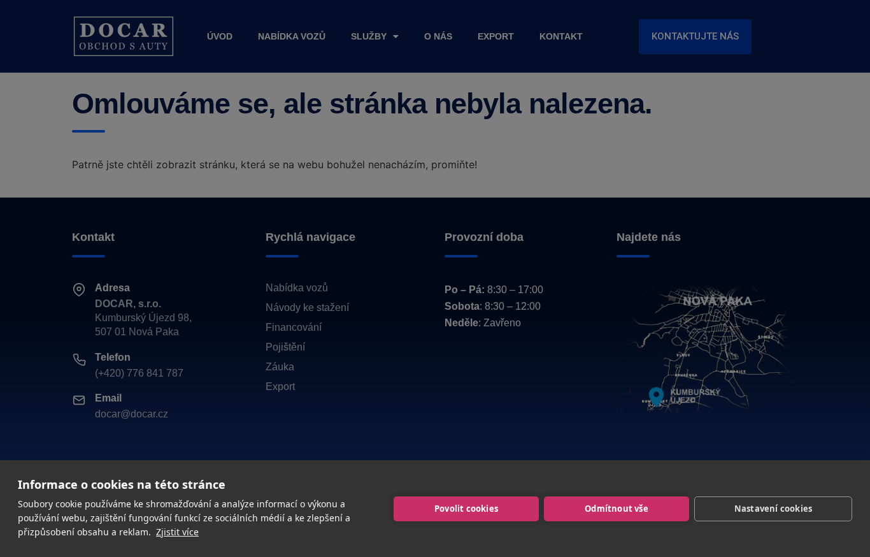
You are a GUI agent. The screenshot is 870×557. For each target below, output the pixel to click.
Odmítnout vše (616, 508)
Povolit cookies (466, 508)
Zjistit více (177, 532)
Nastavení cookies (773, 508)
